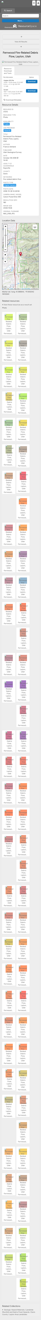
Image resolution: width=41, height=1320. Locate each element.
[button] (20, 254)
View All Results (21, 42)
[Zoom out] (5, 249)
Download (32, 81)
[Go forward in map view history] (5, 258)
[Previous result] (21, 37)
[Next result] (21, 46)
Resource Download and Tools (8, 71)
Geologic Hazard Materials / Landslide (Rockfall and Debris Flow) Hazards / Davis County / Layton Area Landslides (18, 1312)
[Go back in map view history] (5, 261)
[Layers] (34, 226)
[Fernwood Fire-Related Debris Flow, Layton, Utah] (20, 63)
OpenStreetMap (26, 289)
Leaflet (11, 289)
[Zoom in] (5, 226)
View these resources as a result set (17, 305)
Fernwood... (8, 333)
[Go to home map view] (5, 254)
